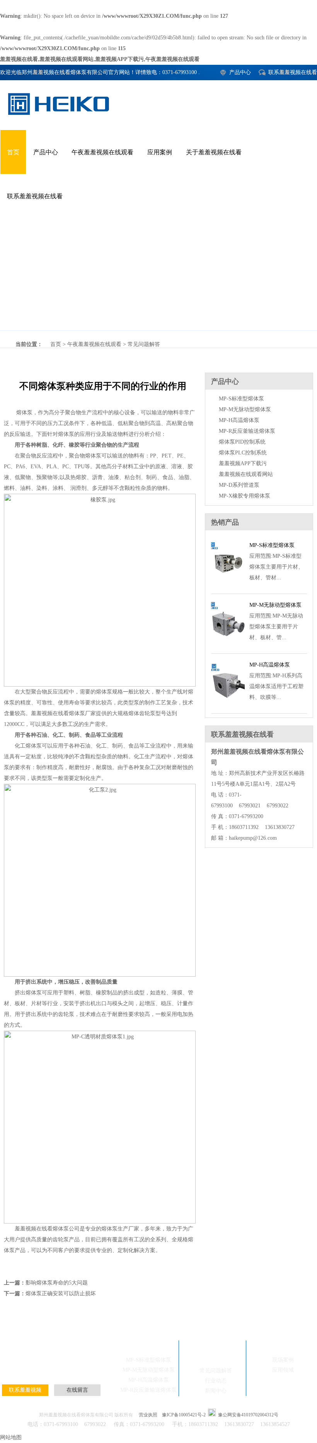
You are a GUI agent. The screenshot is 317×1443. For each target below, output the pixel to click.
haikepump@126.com (253, 838)
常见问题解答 (144, 344)
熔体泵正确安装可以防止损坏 (61, 1293)
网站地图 (11, 1437)
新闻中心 (216, 1391)
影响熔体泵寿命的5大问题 (57, 1283)
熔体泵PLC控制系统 (243, 453)
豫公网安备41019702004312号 (248, 1415)
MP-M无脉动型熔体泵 (245, 409)
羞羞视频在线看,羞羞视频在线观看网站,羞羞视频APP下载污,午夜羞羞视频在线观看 (99, 59)
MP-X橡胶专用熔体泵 (244, 496)
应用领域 (283, 1370)
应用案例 (159, 152)
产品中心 (240, 72)
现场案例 (55, 1364)
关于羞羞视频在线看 (214, 152)
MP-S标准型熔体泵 (241, 399)
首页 (13, 152)
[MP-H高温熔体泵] (228, 704)
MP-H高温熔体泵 (239, 420)
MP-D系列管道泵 (239, 485)
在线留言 (77, 1390)
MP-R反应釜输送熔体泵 (247, 431)
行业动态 (216, 1381)
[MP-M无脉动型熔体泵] (228, 644)
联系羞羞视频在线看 (292, 72)
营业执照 (148, 1415)
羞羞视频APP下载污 (243, 463)
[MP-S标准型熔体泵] (228, 584)
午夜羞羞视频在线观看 (102, 152)
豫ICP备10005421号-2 (184, 1415)
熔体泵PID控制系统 (242, 442)
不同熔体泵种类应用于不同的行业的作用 (158, 274)
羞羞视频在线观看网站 (246, 474)
